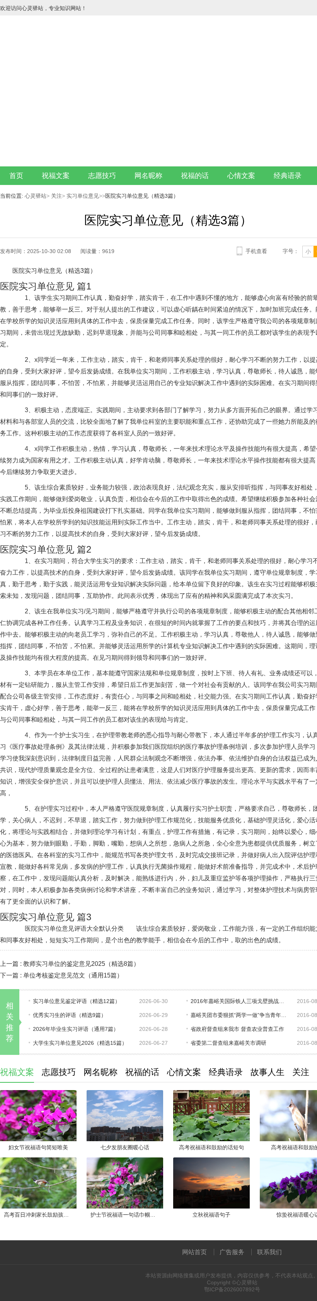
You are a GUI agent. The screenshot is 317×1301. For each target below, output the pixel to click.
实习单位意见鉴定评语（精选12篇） (76, 1001)
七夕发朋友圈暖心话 (125, 1147)
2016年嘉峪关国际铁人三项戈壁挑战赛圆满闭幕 (239, 1001)
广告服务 (232, 1252)
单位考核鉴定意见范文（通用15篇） (73, 975)
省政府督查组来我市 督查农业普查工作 (237, 1029)
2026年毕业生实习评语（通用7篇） (76, 1029)
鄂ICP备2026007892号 (232, 1289)
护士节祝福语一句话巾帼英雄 (125, 1215)
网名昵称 (148, 176)
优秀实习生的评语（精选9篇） (69, 1015)
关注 (55, 196)
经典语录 (288, 176)
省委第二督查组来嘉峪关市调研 (228, 1043)
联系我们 (269, 1252)
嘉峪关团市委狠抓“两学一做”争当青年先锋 (239, 1015)
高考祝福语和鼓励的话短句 (211, 1147)
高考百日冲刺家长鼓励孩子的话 (40, 1215)
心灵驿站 (35, 196)
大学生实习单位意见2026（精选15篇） (80, 1043)
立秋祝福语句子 (211, 1215)
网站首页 (194, 1252)
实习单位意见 (82, 196)
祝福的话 (195, 176)
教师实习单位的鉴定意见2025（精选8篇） (81, 963)
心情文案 (241, 176)
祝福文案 (56, 176)
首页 (16, 176)
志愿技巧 (102, 176)
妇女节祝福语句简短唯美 (38, 1147)
